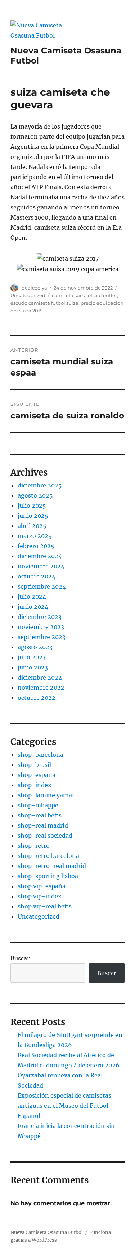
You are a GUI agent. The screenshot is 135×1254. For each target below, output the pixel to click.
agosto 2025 (35, 495)
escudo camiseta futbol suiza (44, 303)
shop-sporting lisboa (48, 876)
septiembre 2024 (42, 586)
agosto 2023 (35, 647)
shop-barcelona (40, 754)
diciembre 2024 (40, 556)
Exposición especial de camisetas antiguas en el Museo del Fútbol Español (64, 1105)
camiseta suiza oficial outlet (84, 295)
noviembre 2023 (41, 626)
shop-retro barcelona (48, 855)
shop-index (34, 785)
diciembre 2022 (40, 677)
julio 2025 (32, 505)
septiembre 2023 (42, 637)
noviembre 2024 (41, 566)
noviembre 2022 (41, 687)
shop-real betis (40, 815)
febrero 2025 (36, 546)
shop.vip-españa (42, 886)
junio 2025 (33, 515)
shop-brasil (34, 764)
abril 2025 (32, 525)
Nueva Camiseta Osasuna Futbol (46, 1232)
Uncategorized (27, 295)
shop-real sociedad (45, 835)
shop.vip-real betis (45, 906)
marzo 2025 (35, 535)
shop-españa (36, 774)
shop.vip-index (40, 896)
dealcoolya (34, 288)
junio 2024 (33, 606)
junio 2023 (33, 667)
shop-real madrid (43, 825)
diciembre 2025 (40, 485)
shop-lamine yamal (46, 795)
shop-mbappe (38, 805)
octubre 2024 (36, 576)
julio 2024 (32, 596)
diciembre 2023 (40, 616)
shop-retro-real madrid (52, 865)
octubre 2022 (36, 697)
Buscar (20, 958)
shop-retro (34, 845)
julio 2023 (32, 657)
